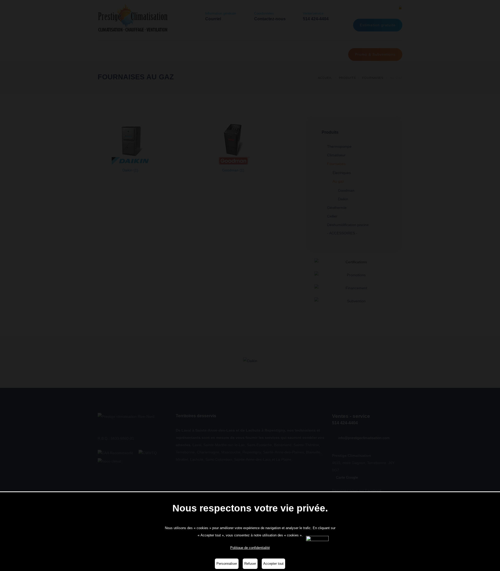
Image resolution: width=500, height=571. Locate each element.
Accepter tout (273, 564)
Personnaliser (226, 564)
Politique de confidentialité (250, 548)
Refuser (250, 564)
